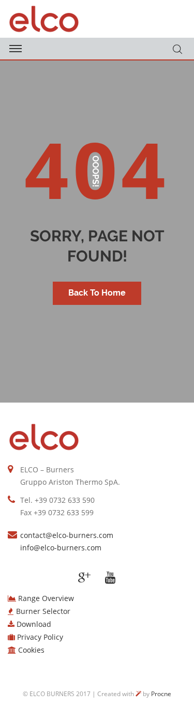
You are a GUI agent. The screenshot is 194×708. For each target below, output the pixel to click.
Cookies (31, 650)
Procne (161, 693)
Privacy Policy (40, 637)
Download (34, 624)
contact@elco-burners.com (66, 535)
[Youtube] (110, 578)
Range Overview (46, 598)
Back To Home (97, 293)
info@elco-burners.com (60, 547)
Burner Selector (43, 611)
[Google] (84, 578)
